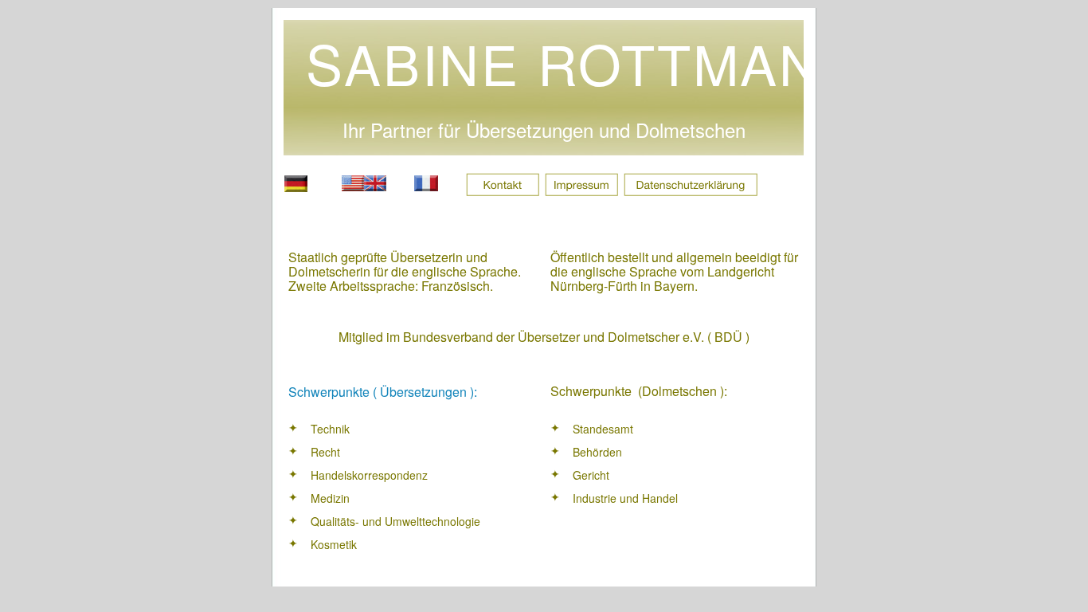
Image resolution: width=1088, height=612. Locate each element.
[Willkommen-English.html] (364, 187)
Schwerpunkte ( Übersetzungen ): (382, 391)
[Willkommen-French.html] (426, 187)
